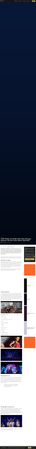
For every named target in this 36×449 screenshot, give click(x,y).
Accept (29, 447)
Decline (33, 447)
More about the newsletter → (28, 260)
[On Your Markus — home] (3, 1)
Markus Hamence (5, 242)
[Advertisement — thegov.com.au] (29, 342)
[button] (11, 307)
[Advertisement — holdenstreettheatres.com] (29, 270)
